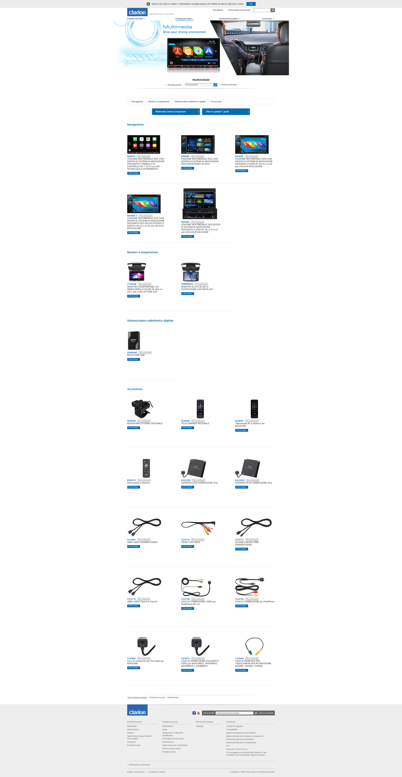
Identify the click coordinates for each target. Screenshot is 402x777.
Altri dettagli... (134, 173)
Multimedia (132, 726)
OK (251, 4)
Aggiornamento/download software (241, 733)
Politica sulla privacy (136, 772)
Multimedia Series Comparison (171, 111)
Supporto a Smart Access (236, 749)
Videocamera (133, 729)
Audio (164, 729)
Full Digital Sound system (173, 739)
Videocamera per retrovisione (174, 745)
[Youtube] (198, 714)
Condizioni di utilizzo (157, 772)
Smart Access (168, 742)
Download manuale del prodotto (240, 739)
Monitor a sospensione (159, 101)
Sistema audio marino (171, 748)
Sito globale (218, 10)
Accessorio (216, 101)
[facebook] (194, 714)
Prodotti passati (174, 85)
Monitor (130, 733)
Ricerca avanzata (229, 85)
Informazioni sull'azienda (239, 10)
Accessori (131, 742)
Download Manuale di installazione (241, 742)
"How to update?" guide (217, 111)
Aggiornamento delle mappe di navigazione (244, 736)
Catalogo (200, 726)
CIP (227, 746)
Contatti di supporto (234, 726)
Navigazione (137, 101)
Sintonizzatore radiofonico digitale (190, 101)
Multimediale (167, 726)
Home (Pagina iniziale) (137, 697)
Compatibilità (231, 729)
